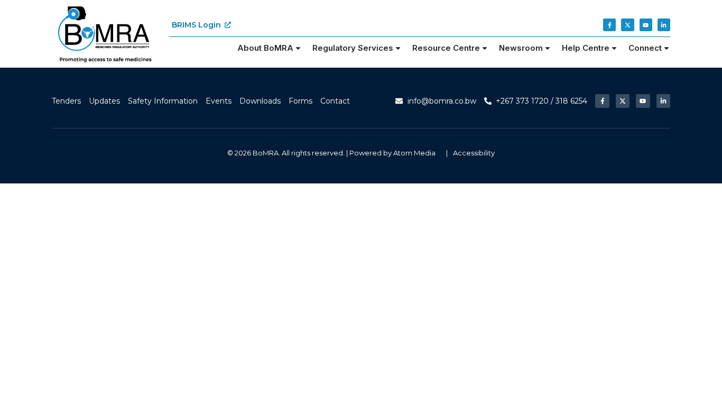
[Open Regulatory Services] (398, 48)
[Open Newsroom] (547, 48)
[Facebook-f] (609, 25)
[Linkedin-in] (664, 25)
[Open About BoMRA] (298, 48)
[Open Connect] (666, 48)
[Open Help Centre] (614, 48)
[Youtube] (646, 25)
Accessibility (474, 153)
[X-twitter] (627, 25)
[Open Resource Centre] (484, 48)
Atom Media (414, 153)
